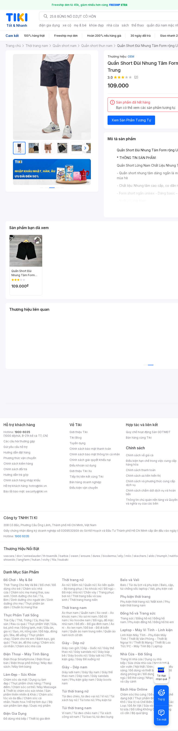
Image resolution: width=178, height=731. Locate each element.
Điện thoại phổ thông (25, 663)
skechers (140, 556)
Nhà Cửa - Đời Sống (136, 654)
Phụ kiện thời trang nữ (134, 601)
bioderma (109, 556)
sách (125, 25)
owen (74, 556)
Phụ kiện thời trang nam (145, 603)
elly (120, 556)
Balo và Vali (129, 580)
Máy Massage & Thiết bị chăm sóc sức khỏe (29, 688)
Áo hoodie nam (80, 620)
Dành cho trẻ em (23, 638)
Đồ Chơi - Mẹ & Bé (17, 580)
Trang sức (127, 618)
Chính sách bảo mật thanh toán (90, 448)
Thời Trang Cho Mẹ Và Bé (20, 585)
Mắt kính (156, 601)
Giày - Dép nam (74, 667)
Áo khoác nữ (93, 588)
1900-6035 (22, 432)
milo (128, 556)
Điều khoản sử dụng (83, 465)
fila (54, 559)
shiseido (9, 559)
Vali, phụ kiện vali (161, 588)
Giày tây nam (90, 672)
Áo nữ (66, 585)
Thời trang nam (74, 608)
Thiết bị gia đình (39, 718)
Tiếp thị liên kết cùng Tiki (86, 476)
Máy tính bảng (21, 666)
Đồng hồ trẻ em (163, 622)
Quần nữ (89, 585)
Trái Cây (9, 620)
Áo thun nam (70, 613)
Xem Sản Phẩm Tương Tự (131, 120)
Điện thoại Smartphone (18, 659)
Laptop (157, 646)
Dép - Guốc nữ (91, 648)
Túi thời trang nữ (75, 691)
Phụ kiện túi (103, 700)
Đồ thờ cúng (136, 677)
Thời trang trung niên (84, 600)
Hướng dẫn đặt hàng (16, 452)
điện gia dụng (49, 25)
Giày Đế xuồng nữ (88, 659)
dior (19, 556)
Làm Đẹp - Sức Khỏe (19, 674)
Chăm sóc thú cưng (133, 694)
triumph (162, 556)
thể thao (138, 25)
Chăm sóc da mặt (15, 679)
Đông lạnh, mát (32, 627)
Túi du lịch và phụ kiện (143, 585)
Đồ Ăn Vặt (134, 705)
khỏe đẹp (96, 25)
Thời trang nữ (73, 580)
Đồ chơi (45, 585)
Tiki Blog (76, 437)
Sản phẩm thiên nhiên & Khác (27, 692)
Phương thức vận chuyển (19, 458)
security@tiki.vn (36, 491)
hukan (36, 559)
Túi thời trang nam (76, 708)
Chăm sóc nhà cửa (28, 646)
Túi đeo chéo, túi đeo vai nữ (80, 696)
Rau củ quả (18, 624)
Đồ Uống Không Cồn (144, 709)
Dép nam (83, 676)
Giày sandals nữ (84, 651)
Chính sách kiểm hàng (18, 463)
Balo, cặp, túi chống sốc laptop (147, 586)
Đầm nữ (77, 585)
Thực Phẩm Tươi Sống (20, 615)
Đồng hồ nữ (143, 618)
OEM (131, 56)
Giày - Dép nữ (73, 643)
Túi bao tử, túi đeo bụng (97, 716)
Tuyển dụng (78, 443)
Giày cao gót (70, 648)
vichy (46, 559)
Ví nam (66, 713)
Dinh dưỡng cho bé (24, 596)
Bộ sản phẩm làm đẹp (27, 703)
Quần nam (88, 613)
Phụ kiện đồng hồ (139, 622)
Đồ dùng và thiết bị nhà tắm (147, 670)
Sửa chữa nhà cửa (139, 663)
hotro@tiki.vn (38, 486)
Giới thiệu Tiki (79, 432)
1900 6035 (22, 536)
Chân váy (90, 592)
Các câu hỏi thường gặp (19, 441)
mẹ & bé (80, 25)
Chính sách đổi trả (15, 469)
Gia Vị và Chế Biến (140, 702)
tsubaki (63, 559)
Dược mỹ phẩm (40, 705)
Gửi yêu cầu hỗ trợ (15, 447)
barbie (64, 556)
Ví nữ (104, 696)
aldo (152, 556)
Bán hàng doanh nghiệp (85, 482)
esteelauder (32, 556)
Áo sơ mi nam (88, 616)
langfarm (24, 559)
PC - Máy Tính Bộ (138, 646)
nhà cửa (113, 25)
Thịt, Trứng (24, 620)
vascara (8, 556)
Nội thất (140, 666)
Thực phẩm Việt (38, 624)
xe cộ (67, 25)
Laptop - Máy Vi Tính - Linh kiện (146, 630)
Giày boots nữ (77, 655)
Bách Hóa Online (133, 689)
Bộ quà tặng (140, 713)
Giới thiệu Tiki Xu (81, 471)
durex (96, 556)
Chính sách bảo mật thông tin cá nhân (95, 454)
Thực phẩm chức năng (26, 683)
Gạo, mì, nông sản (25, 631)
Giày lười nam (71, 672)
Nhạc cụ (151, 677)
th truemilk (50, 556)
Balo (123, 585)
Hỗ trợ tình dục (37, 702)
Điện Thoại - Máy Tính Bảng (26, 654)
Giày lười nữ (96, 655)
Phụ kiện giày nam (82, 679)
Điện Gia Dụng (14, 713)
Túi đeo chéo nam (85, 713)
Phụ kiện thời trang (135, 596)
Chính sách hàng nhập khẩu (21, 480)
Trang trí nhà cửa (131, 659)
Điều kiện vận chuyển (84, 487)
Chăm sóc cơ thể (23, 687)
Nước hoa (18, 702)
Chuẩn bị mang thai (25, 607)
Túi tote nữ (86, 700)
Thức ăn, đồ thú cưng (25, 642)
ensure (85, 556)
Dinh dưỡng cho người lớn (28, 600)
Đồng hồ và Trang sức (138, 613)
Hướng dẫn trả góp (16, 474)
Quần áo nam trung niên (86, 631)
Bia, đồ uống (18, 635)
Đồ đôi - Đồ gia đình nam (92, 624)
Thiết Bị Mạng (143, 642)
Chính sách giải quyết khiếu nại (90, 460)
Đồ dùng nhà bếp (14, 718)
